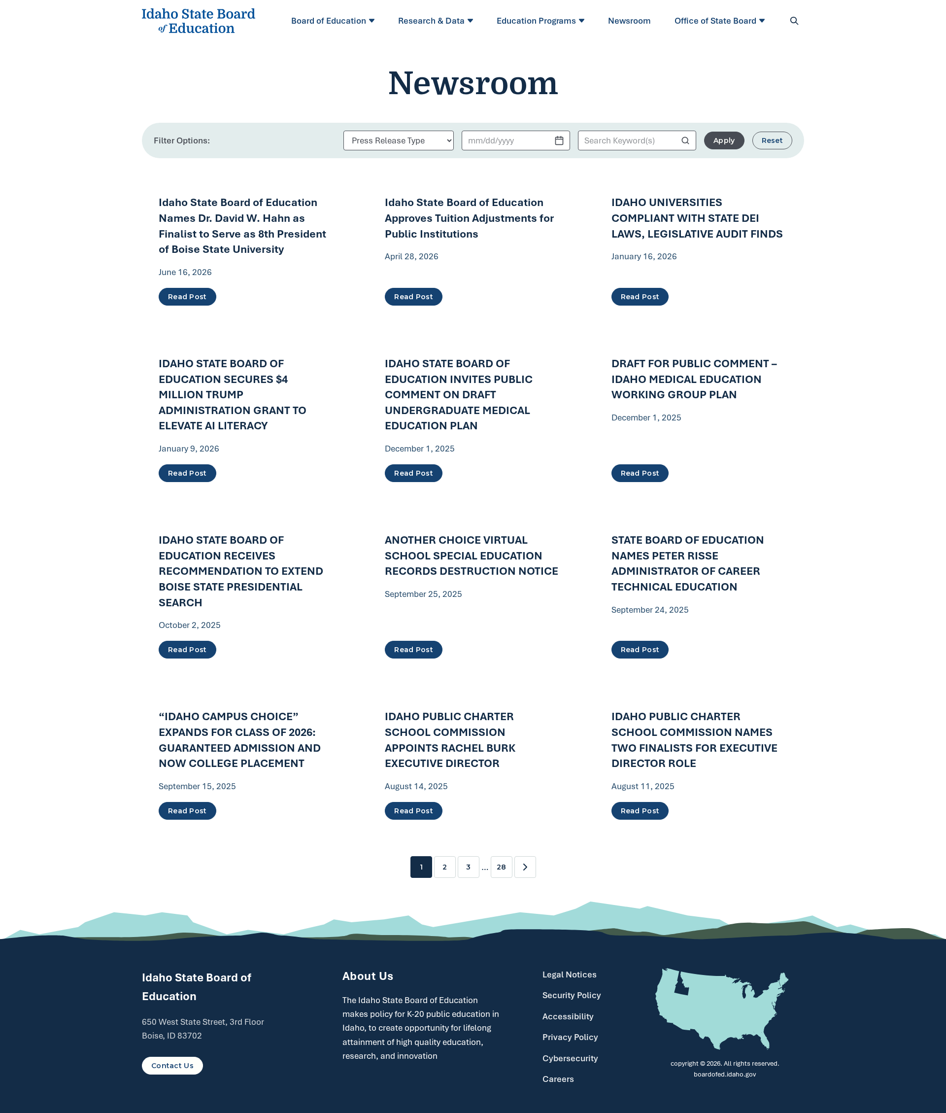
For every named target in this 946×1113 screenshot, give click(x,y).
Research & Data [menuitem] (431, 20)
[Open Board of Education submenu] (373, 20)
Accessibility (568, 1016)
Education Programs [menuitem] (536, 20)
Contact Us (172, 1065)
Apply (724, 140)
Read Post (187, 296)
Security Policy (571, 995)
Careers (558, 1079)
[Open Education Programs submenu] (583, 20)
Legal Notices (569, 974)
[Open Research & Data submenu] (472, 20)
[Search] (794, 21)
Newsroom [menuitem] (629, 20)
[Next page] (525, 867)
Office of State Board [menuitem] (715, 20)
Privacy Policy (570, 1037)
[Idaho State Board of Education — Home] (198, 20)
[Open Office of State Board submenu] (763, 20)
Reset (772, 140)
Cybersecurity (570, 1058)
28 (501, 867)
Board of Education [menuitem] (328, 20)
